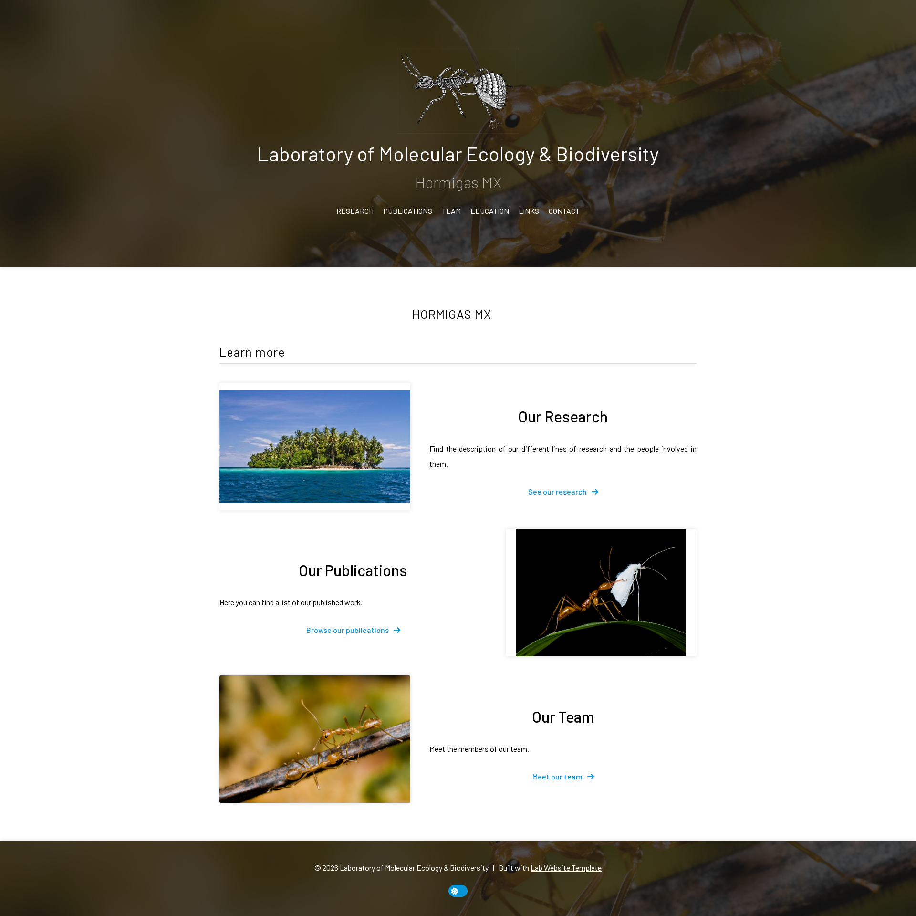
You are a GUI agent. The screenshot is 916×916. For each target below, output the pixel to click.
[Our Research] (314, 446)
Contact (564, 210)
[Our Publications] (601, 593)
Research (355, 210)
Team (451, 210)
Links (529, 210)
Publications (407, 210)
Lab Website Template (566, 867)
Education (489, 210)
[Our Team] (314, 739)
